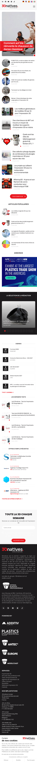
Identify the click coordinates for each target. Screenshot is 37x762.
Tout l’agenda (7, 392)
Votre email (7, 528)
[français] (31, 1)
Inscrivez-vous (18, 540)
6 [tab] (18, 331)
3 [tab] (10, 331)
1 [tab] (5, 331)
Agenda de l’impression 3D (10, 679)
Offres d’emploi (7, 681)
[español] (29, 1)
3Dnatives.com (20, 576)
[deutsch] (23, 1)
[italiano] (34, 1)
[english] (26, 1)
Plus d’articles (18, 196)
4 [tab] (13, 331)
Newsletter (5, 683)
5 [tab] (16, 331)
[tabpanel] (18, 314)
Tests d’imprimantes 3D (9, 677)
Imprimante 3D (6, 674)
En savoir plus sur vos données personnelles (13, 754)
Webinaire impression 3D (10, 685)
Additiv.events (6, 578)
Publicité (4, 687)
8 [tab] (24, 331)
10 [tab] (29, 331)
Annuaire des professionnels (11, 676)
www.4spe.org (27, 603)
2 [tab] (7, 331)
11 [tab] (32, 331)
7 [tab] (21, 331)
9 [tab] (26, 331)
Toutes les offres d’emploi (11, 499)
